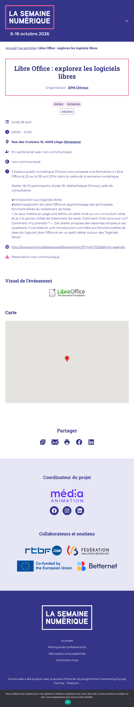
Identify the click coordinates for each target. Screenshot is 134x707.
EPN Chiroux (78, 88)
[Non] (130, 698)
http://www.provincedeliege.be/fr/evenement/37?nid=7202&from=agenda (68, 247)
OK (67, 702)
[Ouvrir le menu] (127, 21)
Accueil (11, 48)
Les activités (27, 48)
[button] (67, 358)
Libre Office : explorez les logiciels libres (68, 48)
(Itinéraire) (72, 142)
